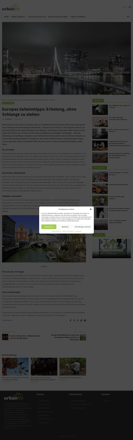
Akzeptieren (49, 227)
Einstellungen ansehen (83, 227)
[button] (91, 209)
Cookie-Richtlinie (56, 231)
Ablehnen (65, 227)
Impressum (78, 231)
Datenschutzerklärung (68, 231)
